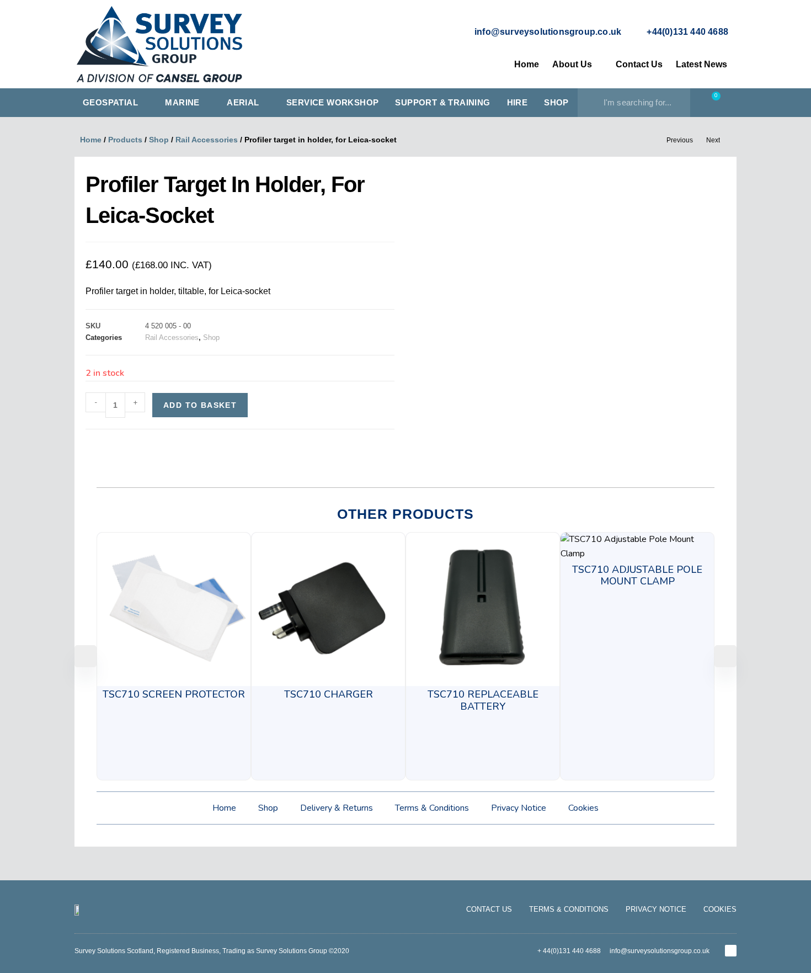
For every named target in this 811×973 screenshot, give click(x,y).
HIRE (517, 102)
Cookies (583, 808)
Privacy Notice (518, 808)
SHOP (556, 102)
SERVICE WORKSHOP (332, 102)
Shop (159, 139)
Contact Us (639, 64)
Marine (182, 102)
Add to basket (200, 405)
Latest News (701, 64)
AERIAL (243, 102)
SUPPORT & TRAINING (442, 102)
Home (526, 64)
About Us (572, 64)
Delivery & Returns (336, 808)
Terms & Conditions (432, 808)
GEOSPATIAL (110, 102)
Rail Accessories (206, 139)
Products (125, 139)
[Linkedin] (731, 950)
